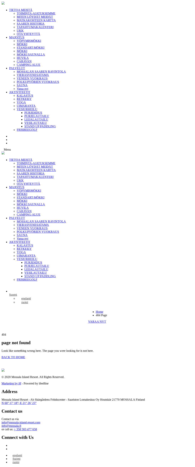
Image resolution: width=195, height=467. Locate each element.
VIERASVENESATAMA (33, 75)
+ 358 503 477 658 (25, 429)
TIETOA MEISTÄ (20, 10)
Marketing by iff (11, 383)
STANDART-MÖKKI (30, 47)
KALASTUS (25, 95)
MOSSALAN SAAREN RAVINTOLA (41, 71)
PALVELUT (17, 68)
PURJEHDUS (33, 112)
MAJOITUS (16, 37)
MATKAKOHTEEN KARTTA (36, 20)
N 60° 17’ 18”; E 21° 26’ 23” (19, 403)
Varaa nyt (22, 88)
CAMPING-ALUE (28, 64)
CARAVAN (24, 61)
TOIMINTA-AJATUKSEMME (36, 13)
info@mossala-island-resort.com (21, 422)
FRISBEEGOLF (27, 129)
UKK (20, 30)
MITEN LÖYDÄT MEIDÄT (35, 16)
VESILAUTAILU (35, 123)
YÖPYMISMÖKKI (29, 40)
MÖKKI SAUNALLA (31, 54)
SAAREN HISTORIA (31, 23)
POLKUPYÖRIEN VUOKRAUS (38, 81)
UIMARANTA (26, 105)
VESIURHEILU (27, 109)
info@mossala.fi (11, 425)
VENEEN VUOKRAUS (32, 78)
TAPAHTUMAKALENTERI (35, 27)
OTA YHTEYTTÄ (28, 34)
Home (99, 311)
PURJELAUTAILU (36, 116)
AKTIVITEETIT (19, 92)
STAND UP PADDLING (40, 126)
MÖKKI (22, 44)
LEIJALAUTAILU (36, 119)
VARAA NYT (97, 321)
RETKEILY (24, 99)
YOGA (21, 102)
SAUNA (22, 85)
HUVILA (23, 58)
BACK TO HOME (13, 357)
